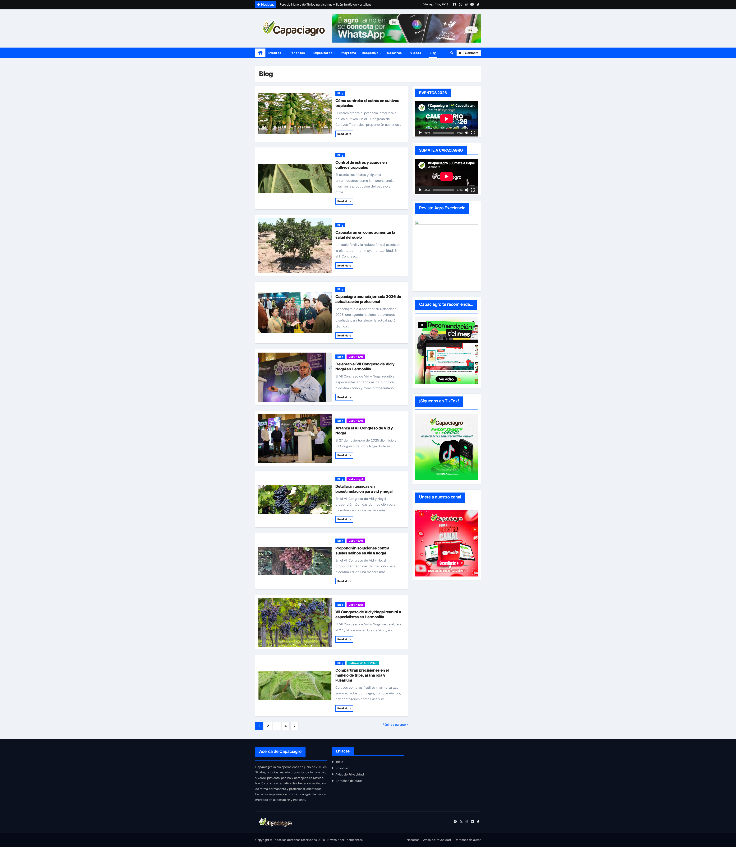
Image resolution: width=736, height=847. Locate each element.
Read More (344, 134)
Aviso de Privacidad (349, 774)
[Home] (260, 53)
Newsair (333, 840)
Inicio (339, 762)
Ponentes (298, 53)
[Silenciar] (467, 133)
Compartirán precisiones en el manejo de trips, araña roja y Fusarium (362, 675)
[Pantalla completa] (473, 133)
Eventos (275, 53)
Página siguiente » (395, 725)
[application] (446, 118)
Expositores (323, 53)
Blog (433, 53)
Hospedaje (371, 53)
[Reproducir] (420, 133)
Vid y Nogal (355, 357)
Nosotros (395, 53)
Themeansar (353, 840)
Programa (348, 53)
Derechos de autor (348, 781)
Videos (416, 53)
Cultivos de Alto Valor (362, 663)
